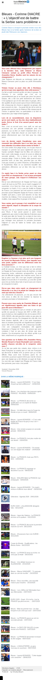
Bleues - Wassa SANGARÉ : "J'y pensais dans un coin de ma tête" (26, 572)
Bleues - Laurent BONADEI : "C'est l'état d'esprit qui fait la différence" (25, 383)
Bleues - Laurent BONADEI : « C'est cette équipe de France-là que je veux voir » (26, 420)
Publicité (5, 672)
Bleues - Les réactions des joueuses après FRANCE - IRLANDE (26, 392)
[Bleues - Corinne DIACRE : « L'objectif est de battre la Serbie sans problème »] (21, 41)
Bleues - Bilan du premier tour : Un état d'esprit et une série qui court (24, 610)
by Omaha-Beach (16, 672)
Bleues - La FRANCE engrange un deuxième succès (23, 469)
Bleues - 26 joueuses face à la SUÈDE (24, 534)
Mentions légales (8, 668)
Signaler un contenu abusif (11, 670)
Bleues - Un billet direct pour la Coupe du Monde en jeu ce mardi (25, 411)
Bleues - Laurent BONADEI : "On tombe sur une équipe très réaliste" (25, 449)
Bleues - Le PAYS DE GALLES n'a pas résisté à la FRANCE (25, 628)
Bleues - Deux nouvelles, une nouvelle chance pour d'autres (24, 582)
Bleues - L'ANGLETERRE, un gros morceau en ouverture (23, 647)
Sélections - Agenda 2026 (20, 497)
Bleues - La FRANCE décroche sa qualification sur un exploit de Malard (24, 402)
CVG (18, 668)
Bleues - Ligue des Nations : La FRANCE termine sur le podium (25, 516)
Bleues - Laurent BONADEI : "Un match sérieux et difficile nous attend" (25, 488)
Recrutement (28, 670)
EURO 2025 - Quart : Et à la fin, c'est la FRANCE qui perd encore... (25, 600)
